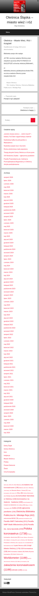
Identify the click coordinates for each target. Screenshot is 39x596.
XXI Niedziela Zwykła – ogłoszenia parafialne (19, 155)
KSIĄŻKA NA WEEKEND (11, 505)
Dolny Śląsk (8, 445)
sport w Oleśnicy (22, 540)
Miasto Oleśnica (11, 82)
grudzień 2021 (8, 360)
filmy (20, 493)
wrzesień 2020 (9, 410)
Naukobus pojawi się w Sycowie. (15, 146)
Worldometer (15, 557)
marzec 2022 (8, 351)
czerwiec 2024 (9, 262)
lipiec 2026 (7, 180)
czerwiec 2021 (9, 380)
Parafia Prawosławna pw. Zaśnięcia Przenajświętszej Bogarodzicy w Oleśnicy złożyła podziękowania (18, 161)
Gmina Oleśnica (9, 449)
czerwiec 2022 (9, 341)
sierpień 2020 (8, 413)
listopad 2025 (8, 207)
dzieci (14, 493)
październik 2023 (9, 288)
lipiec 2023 (7, 298)
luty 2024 (7, 275)
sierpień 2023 (8, 295)
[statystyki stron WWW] (6, 583)
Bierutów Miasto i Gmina (20, 490)
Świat (6, 468)
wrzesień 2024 (9, 252)
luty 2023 (7, 315)
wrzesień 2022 (9, 331)
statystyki (21, 542)
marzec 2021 (8, 390)
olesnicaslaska (8, 49)
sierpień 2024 (8, 256)
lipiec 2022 (7, 337)
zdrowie (17, 570)
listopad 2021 (8, 364)
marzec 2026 (8, 193)
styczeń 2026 (8, 200)
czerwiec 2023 (9, 301)
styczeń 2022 (8, 357)
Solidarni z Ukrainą (11, 540)
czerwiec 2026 (9, 184)
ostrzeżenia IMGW (11, 518)
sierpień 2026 (8, 177)
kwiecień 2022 (9, 347)
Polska (6, 462)
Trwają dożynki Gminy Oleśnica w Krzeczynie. (19, 152)
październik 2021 (9, 367)
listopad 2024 (8, 246)
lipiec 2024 (7, 259)
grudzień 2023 (8, 282)
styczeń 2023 (8, 318)
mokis (16, 508)
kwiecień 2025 (9, 229)
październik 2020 (9, 406)
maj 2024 (7, 265)
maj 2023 (7, 305)
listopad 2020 (8, 403)
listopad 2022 (8, 324)
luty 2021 (7, 393)
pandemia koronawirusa (25, 518)
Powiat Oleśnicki (9, 465)
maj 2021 (7, 383)
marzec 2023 (8, 311)
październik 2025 (9, 210)
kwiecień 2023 (9, 308)
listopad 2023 (8, 285)
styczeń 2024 (8, 279)
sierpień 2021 (8, 373)
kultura (22, 505)
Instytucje (7, 455)
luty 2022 (7, 354)
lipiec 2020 (7, 416)
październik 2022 (9, 328)
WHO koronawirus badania (16, 551)
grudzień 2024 (8, 243)
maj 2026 (7, 187)
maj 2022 (7, 344)
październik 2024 (9, 249)
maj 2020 (7, 423)
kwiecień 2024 (9, 269)
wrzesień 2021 (9, 370)
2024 (6, 484)
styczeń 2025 (8, 239)
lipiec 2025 (7, 220)
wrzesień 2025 (9, 213)
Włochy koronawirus (23, 561)
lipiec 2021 (7, 377)
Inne (5, 452)
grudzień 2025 (8, 203)
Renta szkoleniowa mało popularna (16, 149)
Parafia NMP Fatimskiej (16, 521)
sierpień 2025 (8, 216)
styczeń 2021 (8, 396)
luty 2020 (7, 432)
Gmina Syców (12, 496)
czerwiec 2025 (9, 223)
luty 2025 (7, 236)
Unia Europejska (9, 472)
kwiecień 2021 (9, 387)
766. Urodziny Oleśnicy (13, 85)
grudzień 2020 (8, 400)
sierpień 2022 (8, 334)
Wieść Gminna (18, 554)
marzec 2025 (8, 233)
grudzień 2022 (8, 321)
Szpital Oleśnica (20, 545)
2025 (11, 485)
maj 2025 (7, 226)
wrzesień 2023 (9, 292)
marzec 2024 (8, 272)
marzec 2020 (8, 429)
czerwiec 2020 (9, 419)
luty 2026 (7, 197)
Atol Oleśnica (19, 485)
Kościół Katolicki (28, 502)
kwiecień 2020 (9, 426)
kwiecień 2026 (9, 190)
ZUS (24, 570)
